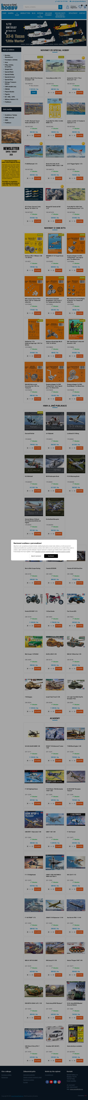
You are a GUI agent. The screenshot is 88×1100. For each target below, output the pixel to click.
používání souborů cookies (62, 551)
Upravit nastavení (36, 556)
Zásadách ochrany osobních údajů (44, 551)
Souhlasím (51, 556)
